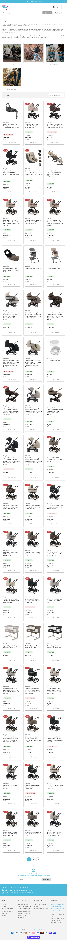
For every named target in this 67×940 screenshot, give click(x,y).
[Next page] (38, 859)
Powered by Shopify (39, 930)
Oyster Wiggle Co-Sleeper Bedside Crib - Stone (10, 646)
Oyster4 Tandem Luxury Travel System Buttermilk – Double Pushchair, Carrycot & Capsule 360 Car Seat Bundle (33, 461)
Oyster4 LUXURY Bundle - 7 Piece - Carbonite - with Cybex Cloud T (33, 787)
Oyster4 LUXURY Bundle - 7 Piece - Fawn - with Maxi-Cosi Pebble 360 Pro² (33, 221)
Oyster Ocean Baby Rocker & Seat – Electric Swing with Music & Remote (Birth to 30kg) (55, 173)
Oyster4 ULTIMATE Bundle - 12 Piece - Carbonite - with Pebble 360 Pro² (55, 507)
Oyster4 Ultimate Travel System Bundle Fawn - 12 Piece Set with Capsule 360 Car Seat (11, 222)
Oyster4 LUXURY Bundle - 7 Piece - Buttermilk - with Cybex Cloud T (55, 787)
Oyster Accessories (11, 89)
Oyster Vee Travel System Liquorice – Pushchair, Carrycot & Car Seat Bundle (11, 172)
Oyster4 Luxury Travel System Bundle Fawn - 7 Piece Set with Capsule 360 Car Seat (55, 222)
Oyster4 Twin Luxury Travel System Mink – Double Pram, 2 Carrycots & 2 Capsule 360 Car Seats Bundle (33, 315)
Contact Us (5, 906)
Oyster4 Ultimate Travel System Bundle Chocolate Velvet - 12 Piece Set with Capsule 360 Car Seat (10, 739)
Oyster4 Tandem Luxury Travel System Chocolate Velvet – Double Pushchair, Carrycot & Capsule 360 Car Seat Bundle (11, 411)
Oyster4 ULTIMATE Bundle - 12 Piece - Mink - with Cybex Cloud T (33, 554)
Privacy (4, 915)
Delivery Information (8, 909)
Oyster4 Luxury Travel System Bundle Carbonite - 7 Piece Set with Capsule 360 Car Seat (55, 739)
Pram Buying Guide (24, 909)
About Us (4, 913)
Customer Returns (7, 911)
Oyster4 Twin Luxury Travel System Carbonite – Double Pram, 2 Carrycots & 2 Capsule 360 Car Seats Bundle (11, 364)
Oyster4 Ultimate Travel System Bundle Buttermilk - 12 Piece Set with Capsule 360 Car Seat (54, 691)
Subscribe (46, 879)
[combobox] (27, 13)
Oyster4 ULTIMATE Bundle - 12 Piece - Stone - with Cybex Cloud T (55, 600)
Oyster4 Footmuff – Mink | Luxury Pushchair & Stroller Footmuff (11, 270)
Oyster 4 (12, 64)
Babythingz (6, 122)
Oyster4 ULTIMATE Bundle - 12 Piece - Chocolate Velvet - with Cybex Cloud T (55, 554)
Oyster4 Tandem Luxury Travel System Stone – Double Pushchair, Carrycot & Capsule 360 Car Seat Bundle (33, 411)
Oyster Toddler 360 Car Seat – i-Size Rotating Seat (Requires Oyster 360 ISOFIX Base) (33, 173)
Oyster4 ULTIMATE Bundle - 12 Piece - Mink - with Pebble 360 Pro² (55, 459)
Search (48, 13)
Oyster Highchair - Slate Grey (33, 268)
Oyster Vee (33, 64)
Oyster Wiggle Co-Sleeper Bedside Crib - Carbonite (54, 646)
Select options (33, 192)
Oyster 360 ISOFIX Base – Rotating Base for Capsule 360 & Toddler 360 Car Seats (11, 125)
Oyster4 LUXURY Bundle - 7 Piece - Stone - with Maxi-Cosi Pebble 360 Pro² (55, 833)
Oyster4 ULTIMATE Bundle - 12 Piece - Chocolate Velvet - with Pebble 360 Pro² (11, 507)
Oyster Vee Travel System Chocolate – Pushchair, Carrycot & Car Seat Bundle (55, 125)
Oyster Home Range (55, 64)
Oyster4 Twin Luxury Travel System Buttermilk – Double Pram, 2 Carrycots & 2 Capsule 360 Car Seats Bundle (33, 364)
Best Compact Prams (24, 906)
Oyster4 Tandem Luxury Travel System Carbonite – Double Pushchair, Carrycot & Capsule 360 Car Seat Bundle (11, 461)
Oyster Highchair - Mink (53, 268)
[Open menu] (63, 7)
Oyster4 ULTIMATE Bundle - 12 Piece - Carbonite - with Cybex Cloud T (33, 600)
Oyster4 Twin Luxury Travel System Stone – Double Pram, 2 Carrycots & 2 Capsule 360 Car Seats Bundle (11, 316)
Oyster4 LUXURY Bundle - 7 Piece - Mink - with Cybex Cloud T (33, 833)
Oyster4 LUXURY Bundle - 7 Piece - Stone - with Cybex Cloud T (11, 787)
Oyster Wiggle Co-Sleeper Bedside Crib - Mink (32, 646)
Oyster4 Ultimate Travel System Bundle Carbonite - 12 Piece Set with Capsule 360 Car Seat (32, 691)
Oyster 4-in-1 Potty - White (54, 360)
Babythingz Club (23, 904)
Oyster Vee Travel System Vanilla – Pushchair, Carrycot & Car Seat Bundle (33, 125)
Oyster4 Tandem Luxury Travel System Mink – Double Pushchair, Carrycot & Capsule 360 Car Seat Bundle (55, 411)
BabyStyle (27, 122)
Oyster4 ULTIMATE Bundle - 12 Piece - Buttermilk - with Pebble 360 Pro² (33, 507)
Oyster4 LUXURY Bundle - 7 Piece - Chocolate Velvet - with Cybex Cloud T (11, 833)
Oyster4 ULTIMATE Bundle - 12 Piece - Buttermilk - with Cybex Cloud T (11, 600)
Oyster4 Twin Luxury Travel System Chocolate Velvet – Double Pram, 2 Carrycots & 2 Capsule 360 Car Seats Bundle (55, 316)
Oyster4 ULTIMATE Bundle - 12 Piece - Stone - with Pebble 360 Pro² (11, 554)
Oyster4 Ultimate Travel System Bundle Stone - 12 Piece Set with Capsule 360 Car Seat (11, 691)
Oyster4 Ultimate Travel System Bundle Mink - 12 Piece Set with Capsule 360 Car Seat (33, 739)
